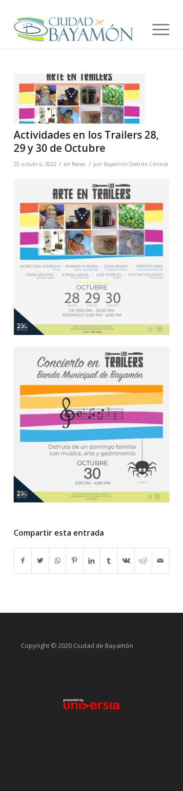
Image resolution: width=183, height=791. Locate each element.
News (78, 164)
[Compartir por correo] (160, 560)
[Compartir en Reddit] (143, 560)
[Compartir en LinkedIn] (91, 560)
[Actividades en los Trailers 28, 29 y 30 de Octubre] (79, 99)
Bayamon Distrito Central (136, 164)
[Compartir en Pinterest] (74, 560)
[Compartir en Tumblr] (109, 560)
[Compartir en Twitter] (40, 560)
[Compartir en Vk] (126, 560)
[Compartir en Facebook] (22, 560)
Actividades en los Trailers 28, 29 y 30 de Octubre (86, 141)
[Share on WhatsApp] (57, 560)
